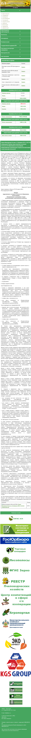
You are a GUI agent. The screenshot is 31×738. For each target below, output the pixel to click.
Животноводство (5, 13)
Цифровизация (5, 27)
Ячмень (3, 95)
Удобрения (4, 23)
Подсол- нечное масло (7, 116)
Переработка (5, 26)
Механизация (5, 24)
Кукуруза (4, 98)
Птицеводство (5, 15)
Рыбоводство (5, 16)
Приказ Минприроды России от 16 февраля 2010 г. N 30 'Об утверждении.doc (13, 506)
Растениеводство (6, 18)
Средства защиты (6, 21)
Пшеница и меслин (6, 93)
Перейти (23, 67)
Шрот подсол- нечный (7, 130)
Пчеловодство (5, 20)
